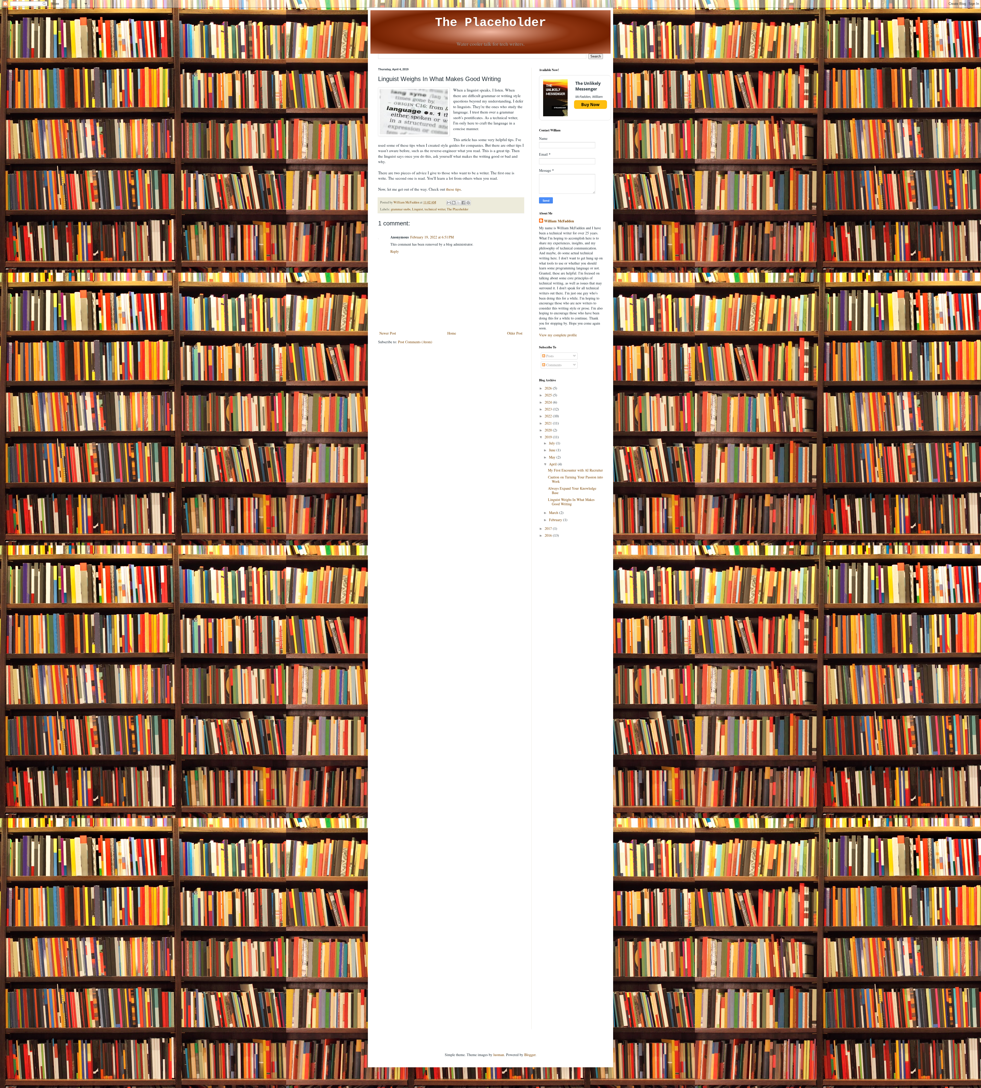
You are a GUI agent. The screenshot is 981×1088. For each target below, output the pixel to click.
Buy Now (590, 104)
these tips (453, 189)
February (556, 519)
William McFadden (559, 221)
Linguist (417, 209)
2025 (549, 395)
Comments (553, 364)
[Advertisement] (571, 623)
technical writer (435, 209)
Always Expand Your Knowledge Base (572, 490)
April (553, 464)
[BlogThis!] (453, 202)
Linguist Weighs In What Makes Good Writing (571, 501)
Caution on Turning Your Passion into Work (575, 479)
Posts (549, 355)
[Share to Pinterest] (468, 202)
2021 (549, 423)
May (552, 457)
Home (451, 333)
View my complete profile (558, 335)
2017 (549, 528)
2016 (549, 535)
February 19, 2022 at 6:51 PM (432, 237)
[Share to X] (458, 202)
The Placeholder (490, 23)
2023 (549, 409)
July (552, 443)
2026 (549, 388)
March (554, 512)
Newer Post (387, 333)
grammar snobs (401, 209)
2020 (549, 430)
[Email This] (448, 202)
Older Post (514, 333)
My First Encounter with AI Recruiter (575, 470)
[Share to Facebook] (463, 202)
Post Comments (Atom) (415, 341)
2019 (549, 436)
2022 (549, 416)
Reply (394, 251)
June (552, 450)
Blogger (529, 1054)
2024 (549, 402)
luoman (498, 1054)
